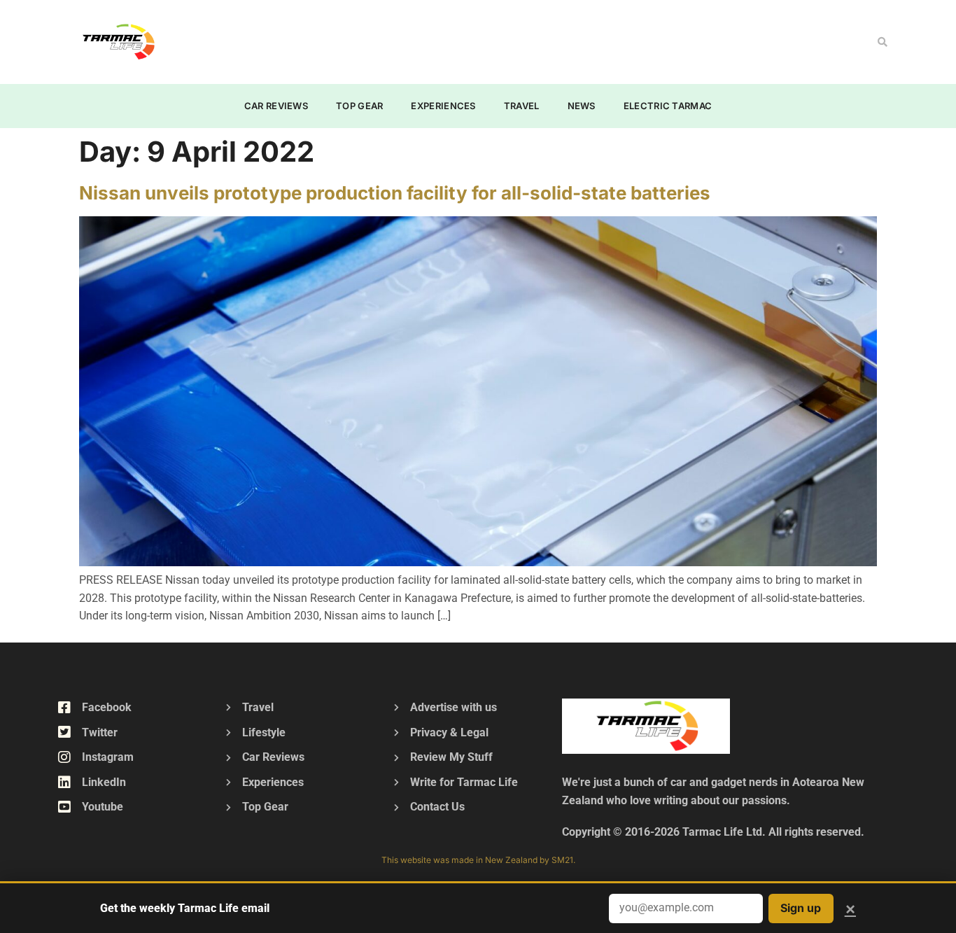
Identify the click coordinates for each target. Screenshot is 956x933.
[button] (882, 42)
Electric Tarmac (668, 105)
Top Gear (359, 105)
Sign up (800, 908)
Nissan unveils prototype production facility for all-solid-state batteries (394, 193)
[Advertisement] (447, 39)
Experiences (443, 105)
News (582, 105)
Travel (522, 105)
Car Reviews (276, 105)
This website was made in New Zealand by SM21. (478, 860)
